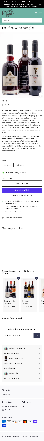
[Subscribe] (37, 335)
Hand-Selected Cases (18, 272)
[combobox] (22, 20)
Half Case (20, 165)
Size (4, 160)
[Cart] (35, 13)
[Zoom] (41, 94)
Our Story (6, 394)
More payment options (22, 195)
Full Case (8, 165)
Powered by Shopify (29, 436)
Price (4, 101)
